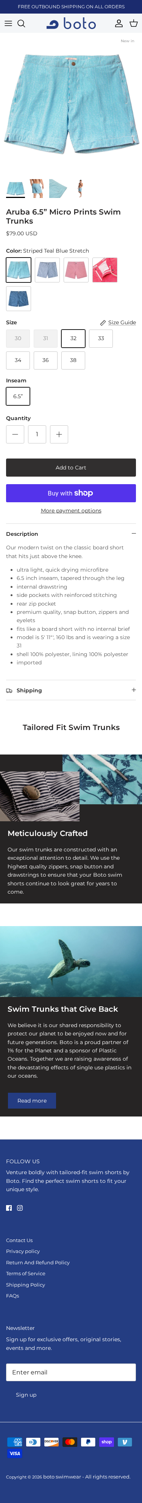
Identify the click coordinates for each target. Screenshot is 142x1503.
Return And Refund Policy (38, 1262)
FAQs (12, 1296)
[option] (71, 104)
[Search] (25, 23)
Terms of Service (25, 1273)
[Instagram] (20, 1208)
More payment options (71, 511)
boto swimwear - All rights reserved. (87, 1477)
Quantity (18, 418)
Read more (32, 1100)
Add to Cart (71, 467)
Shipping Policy (25, 1285)
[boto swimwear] (71, 23)
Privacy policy (23, 1251)
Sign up (26, 1394)
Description (22, 534)
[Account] (117, 23)
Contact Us (19, 1240)
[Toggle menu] (8, 23)
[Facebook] (9, 1208)
